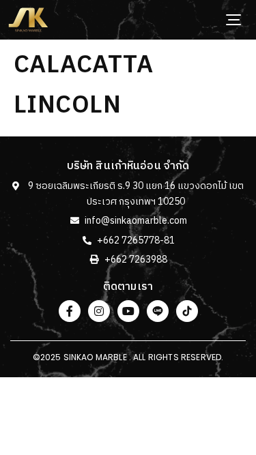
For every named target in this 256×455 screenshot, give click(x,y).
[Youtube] (128, 311)
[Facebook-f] (70, 311)
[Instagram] (99, 311)
